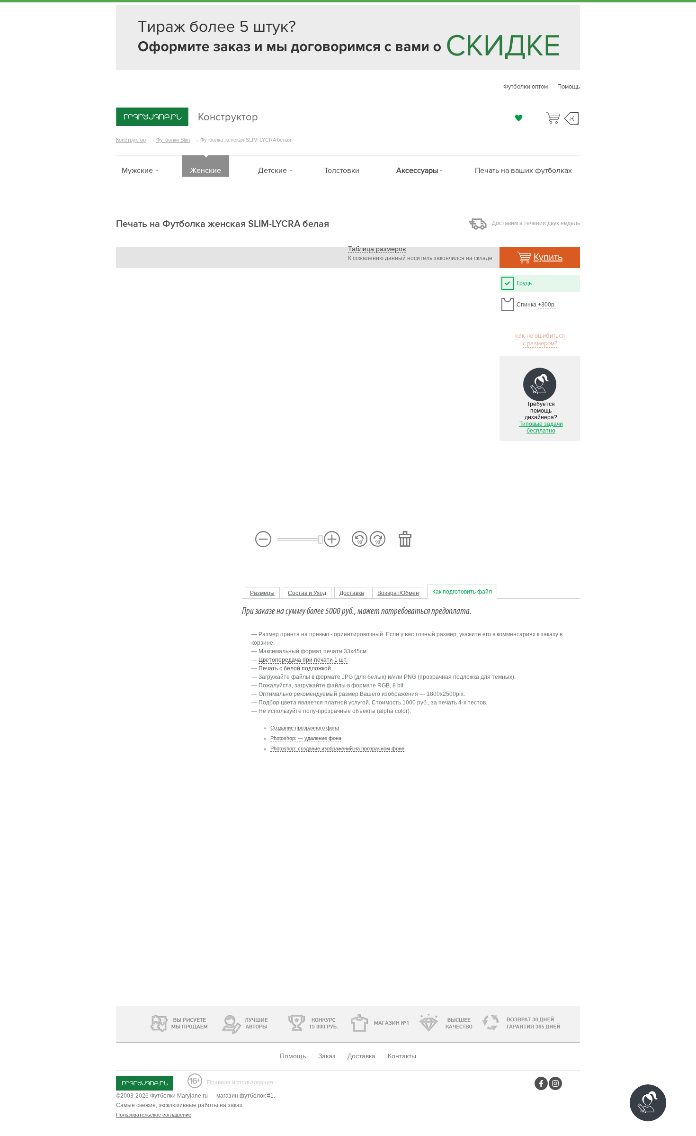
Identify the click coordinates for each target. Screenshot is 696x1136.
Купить (548, 257)
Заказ (326, 1056)
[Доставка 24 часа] (485, 1023)
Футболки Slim (173, 140)
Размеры (262, 593)
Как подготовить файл (462, 591)
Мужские (137, 170)
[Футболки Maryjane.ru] (144, 1081)
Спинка (536, 304)
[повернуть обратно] (359, 539)
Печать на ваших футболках (523, 170)
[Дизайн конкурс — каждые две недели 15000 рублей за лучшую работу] (284, 1023)
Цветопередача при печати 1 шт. (303, 660)
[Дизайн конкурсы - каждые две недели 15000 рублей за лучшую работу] (151, 1022)
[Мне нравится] (518, 118)
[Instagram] (556, 1083)
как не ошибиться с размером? (540, 339)
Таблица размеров (377, 248)
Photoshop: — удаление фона (305, 738)
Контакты (402, 1056)
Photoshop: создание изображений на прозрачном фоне (337, 748)
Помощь (568, 86)
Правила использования (240, 1082)
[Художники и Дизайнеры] (219, 1022)
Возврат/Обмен (398, 593)
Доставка (351, 593)
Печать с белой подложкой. (295, 668)
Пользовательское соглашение (153, 1115)
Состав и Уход (307, 593)
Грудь (524, 283)
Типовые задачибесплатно (541, 427)
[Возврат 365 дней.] (549, 1023)
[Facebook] (541, 1083)
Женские (205, 170)
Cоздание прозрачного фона (304, 727)
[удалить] (405, 539)
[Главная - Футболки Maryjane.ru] (152, 117)
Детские (272, 170)
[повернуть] (377, 539)
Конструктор (218, 116)
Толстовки (341, 170)
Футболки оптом (525, 86)
